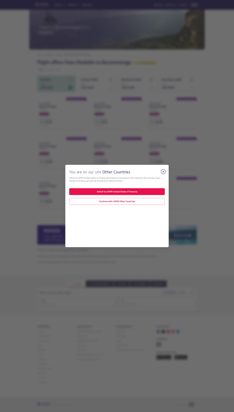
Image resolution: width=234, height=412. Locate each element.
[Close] (163, 172)
